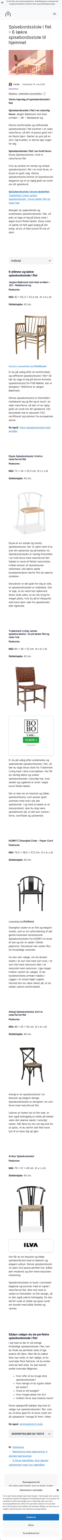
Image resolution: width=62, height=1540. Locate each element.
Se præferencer (31, 1533)
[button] (57, 1490)
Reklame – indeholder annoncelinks (27, 93)
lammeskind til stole (31, 1424)
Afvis (31, 1525)
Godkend (31, 1517)
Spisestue (13, 89)
